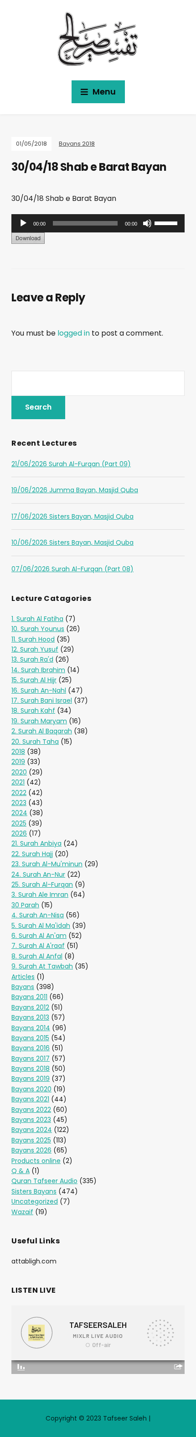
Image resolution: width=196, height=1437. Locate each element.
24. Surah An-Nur (38, 874)
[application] (98, 223)
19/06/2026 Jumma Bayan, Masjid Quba (74, 490)
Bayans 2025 (31, 1140)
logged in (73, 333)
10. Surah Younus (37, 628)
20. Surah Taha (35, 741)
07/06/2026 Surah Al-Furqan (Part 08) (72, 569)
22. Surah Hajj (32, 853)
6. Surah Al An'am (39, 935)
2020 (19, 772)
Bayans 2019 (30, 1078)
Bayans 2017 (30, 1058)
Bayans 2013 (30, 1017)
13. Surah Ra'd (32, 659)
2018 (18, 751)
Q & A (20, 1170)
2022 (18, 792)
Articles (23, 976)
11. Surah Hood (33, 639)
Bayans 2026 (31, 1150)
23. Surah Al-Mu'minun (47, 864)
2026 (19, 833)
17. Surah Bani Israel (41, 700)
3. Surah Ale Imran (39, 894)
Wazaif (22, 1211)
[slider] (167, 222)
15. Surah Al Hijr (34, 679)
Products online (36, 1160)
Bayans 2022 (31, 1109)
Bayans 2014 (30, 1027)
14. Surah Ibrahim (38, 669)
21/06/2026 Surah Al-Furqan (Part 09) (71, 463)
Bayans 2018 (77, 143)
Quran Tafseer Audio (44, 1180)
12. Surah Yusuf (34, 649)
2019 (18, 761)
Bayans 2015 (30, 1037)
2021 (18, 782)
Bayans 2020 (31, 1089)
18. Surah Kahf (33, 710)
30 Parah (25, 905)
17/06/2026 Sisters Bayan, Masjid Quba (72, 516)
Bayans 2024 (31, 1129)
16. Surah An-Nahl (38, 690)
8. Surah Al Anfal (36, 956)
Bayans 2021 (30, 1099)
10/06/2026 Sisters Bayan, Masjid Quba (72, 542)
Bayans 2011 (29, 996)
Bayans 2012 (30, 1007)
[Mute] (147, 223)
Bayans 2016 (30, 1048)
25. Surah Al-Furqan (42, 884)
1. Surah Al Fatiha (37, 618)
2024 (19, 812)
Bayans (22, 986)
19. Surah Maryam (39, 721)
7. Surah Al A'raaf (38, 945)
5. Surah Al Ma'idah (40, 925)
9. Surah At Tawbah (42, 966)
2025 (18, 823)
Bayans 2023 (31, 1119)
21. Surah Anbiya (36, 843)
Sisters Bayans (34, 1191)
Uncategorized (34, 1201)
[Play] (23, 223)
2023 (18, 802)
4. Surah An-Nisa (37, 915)
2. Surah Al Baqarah (41, 731)
